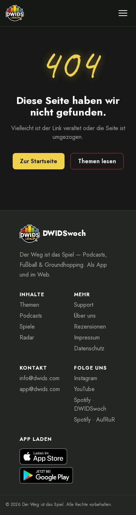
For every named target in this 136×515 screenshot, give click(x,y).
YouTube (84, 389)
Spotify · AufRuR (94, 419)
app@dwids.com (40, 389)
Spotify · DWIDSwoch (90, 404)
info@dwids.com (39, 378)
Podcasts (31, 315)
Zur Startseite (38, 161)
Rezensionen (90, 326)
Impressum (87, 337)
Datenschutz (89, 348)
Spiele (27, 326)
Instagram (85, 378)
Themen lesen (97, 161)
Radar (27, 337)
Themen (29, 305)
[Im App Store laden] (43, 456)
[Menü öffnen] (123, 13)
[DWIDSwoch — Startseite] (15, 13)
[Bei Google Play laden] (46, 475)
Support (83, 305)
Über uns (85, 315)
